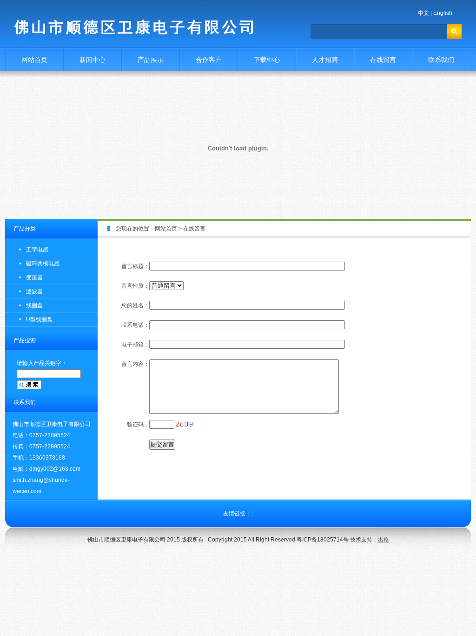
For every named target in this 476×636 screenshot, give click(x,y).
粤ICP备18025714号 (323, 539)
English (442, 13)
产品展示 (151, 59)
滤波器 (34, 291)
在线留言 (383, 59)
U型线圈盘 (39, 319)
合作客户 (209, 59)
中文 (423, 13)
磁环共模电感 (43, 263)
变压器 (34, 277)
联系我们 (441, 59)
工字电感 (37, 249)
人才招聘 (325, 59)
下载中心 (267, 59)
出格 (383, 539)
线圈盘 (34, 305)
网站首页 (34, 59)
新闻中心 (92, 59)
